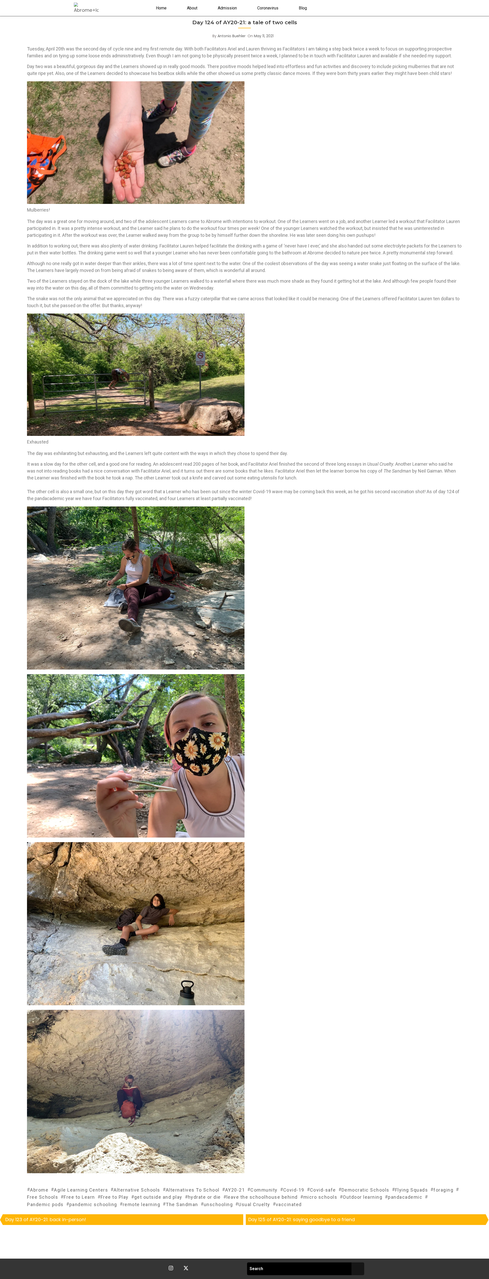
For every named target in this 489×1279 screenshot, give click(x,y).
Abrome (39, 1190)
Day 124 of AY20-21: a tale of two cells (244, 22)
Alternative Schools (137, 1190)
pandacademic (405, 1197)
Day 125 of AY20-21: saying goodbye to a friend (301, 1219)
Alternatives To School (193, 1190)
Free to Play (115, 1197)
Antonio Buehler (232, 35)
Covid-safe (323, 1190)
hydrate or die (204, 1197)
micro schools (320, 1197)
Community (264, 1190)
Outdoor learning (362, 1197)
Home (161, 8)
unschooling (218, 1204)
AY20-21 (235, 1190)
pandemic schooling (93, 1204)
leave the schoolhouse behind (262, 1197)
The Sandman (182, 1204)
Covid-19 (293, 1190)
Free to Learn (79, 1197)
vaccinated (289, 1204)
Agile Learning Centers (81, 1190)
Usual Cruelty (254, 1204)
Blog (303, 8)
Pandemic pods (45, 1204)
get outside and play (158, 1197)
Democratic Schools (365, 1190)
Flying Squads (411, 1190)
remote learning (141, 1204)
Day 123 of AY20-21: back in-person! (45, 1219)
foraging (443, 1190)
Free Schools (42, 1197)
